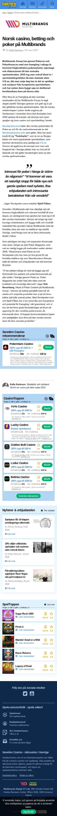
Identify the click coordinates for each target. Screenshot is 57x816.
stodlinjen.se (16, 489)
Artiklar (10, 13)
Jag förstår (28, 812)
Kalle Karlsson (16, 50)
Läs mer (51, 604)
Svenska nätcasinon (28, 496)
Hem (4, 13)
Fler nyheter (49, 510)
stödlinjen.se (16, 418)
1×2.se (42, 142)
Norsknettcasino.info (13, 132)
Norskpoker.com (11, 126)
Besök (48, 347)
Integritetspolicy (9, 775)
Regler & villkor (31, 438)
